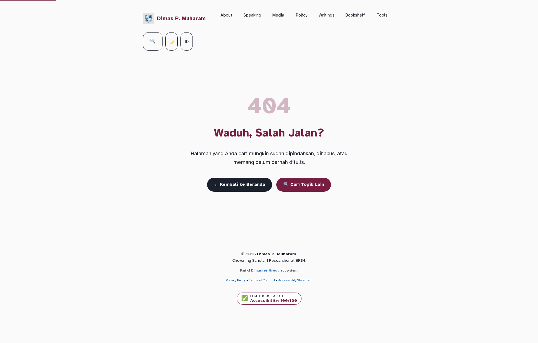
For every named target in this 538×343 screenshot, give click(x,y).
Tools (382, 15)
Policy (301, 15)
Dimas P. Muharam (181, 18)
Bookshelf (355, 15)
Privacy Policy (235, 280)
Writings (327, 15)
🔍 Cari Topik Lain (303, 184)
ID (187, 42)
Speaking (252, 15)
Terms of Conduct (262, 280)
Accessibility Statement (295, 280)
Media (278, 15)
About (226, 15)
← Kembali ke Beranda (239, 184)
